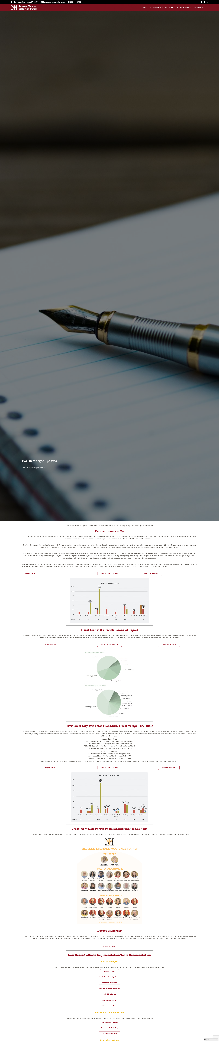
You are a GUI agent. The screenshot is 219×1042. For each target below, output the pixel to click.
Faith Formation (170, 8)
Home (24, 468)
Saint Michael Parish (109, 1000)
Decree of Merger (109, 946)
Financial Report (50, 645)
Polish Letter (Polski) (151, 574)
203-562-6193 (75, 2)
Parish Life (157, 8)
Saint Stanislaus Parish (109, 1006)
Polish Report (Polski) (169, 645)
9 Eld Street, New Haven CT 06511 (25, 2)
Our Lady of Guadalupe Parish (109, 977)
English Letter (30, 574)
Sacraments (184, 8)
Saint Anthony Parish (109, 983)
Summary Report (109, 971)
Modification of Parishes (109, 1022)
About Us (146, 8)
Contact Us (197, 8)
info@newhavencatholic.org (54, 2)
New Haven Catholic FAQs (109, 1028)
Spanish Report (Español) (109, 645)
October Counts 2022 (109, 1033)
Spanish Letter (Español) (109, 574)
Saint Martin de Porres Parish (109, 988)
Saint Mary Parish (109, 994)
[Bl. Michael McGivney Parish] (24, 7)
